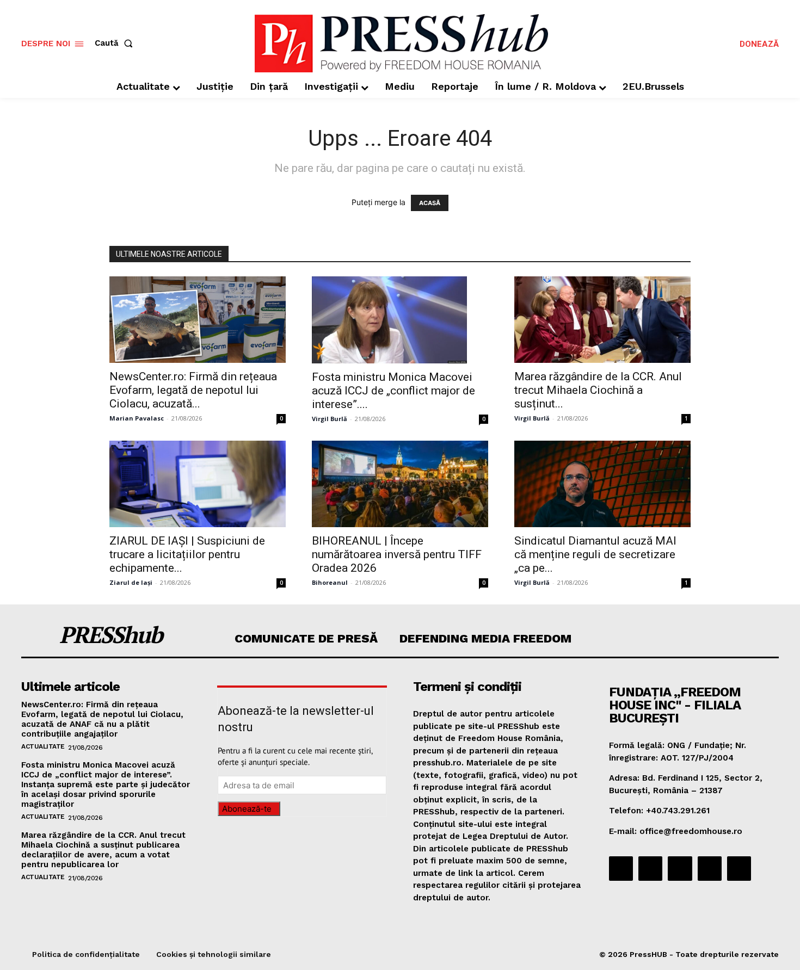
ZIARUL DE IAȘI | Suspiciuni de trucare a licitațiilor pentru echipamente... (187, 554)
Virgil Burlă (329, 419)
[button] (116, 43)
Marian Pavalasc (136, 418)
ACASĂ (429, 203)
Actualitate (43, 746)
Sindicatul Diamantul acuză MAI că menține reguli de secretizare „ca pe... (595, 554)
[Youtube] (739, 868)
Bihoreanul (330, 582)
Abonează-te (247, 809)
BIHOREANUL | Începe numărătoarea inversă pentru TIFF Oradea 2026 (397, 554)
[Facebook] (621, 868)
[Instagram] (650, 868)
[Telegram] (680, 868)
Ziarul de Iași (130, 582)
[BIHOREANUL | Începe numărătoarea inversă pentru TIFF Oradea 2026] (400, 484)
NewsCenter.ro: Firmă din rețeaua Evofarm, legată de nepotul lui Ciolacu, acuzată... (193, 390)
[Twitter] (710, 868)
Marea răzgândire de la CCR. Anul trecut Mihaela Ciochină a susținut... (598, 390)
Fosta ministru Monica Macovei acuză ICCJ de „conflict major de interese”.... (393, 390)
